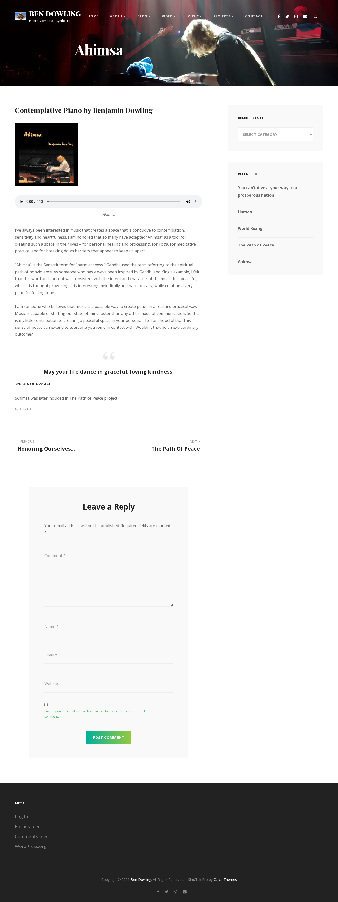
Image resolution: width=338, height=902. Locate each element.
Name (51, 626)
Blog (142, 16)
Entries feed (28, 826)
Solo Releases (29, 409)
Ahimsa (245, 261)
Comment (55, 555)
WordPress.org (31, 846)
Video (167, 16)
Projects (222, 16)
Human (245, 212)
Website (51, 683)
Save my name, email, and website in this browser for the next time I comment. (94, 714)
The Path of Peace (256, 245)
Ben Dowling (55, 13)
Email (50, 655)
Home (93, 16)
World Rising (250, 228)
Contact (254, 16)
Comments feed (32, 836)
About (116, 16)
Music (193, 16)
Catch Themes (225, 879)
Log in (21, 817)
